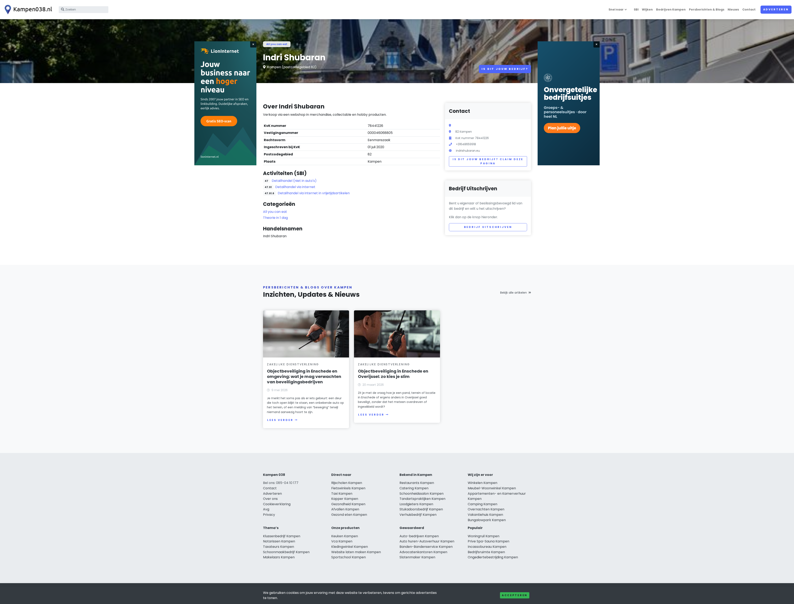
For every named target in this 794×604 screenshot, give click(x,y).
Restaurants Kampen (416, 482)
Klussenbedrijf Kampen (281, 536)
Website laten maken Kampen (356, 552)
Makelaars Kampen (279, 557)
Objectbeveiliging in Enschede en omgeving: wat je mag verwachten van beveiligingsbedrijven (304, 376)
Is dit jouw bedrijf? (505, 69)
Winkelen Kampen (482, 482)
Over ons (270, 498)
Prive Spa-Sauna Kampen (488, 541)
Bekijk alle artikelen (513, 293)
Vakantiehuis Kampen (485, 514)
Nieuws (733, 9)
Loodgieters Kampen (416, 504)
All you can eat (276, 44)
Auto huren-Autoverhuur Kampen (426, 541)
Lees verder (280, 420)
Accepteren (514, 595)
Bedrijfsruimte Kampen (486, 552)
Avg (266, 509)
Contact (749, 9)
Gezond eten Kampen (349, 514)
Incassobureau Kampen (487, 546)
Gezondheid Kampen (348, 504)
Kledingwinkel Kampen (349, 546)
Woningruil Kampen (483, 536)
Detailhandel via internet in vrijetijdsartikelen (314, 193)
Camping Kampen (482, 504)
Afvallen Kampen (345, 509)
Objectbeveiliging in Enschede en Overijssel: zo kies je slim (393, 373)
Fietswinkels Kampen (348, 488)
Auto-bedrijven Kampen (419, 536)
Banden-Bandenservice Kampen (426, 546)
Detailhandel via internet (295, 187)
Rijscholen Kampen (346, 482)
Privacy (269, 514)
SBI (636, 9)
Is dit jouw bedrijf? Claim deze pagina (488, 161)
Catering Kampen (413, 488)
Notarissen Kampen (279, 541)
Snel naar (616, 9)
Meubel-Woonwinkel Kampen (492, 488)
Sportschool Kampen (348, 557)
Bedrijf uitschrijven (488, 227)
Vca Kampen (341, 541)
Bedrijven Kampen (671, 9)
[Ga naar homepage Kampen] (27, 9)
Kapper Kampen (344, 498)
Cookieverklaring (277, 504)
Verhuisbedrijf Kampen (417, 514)
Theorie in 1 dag (275, 217)
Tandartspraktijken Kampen (422, 498)
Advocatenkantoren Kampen (423, 552)
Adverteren (776, 9)
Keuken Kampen (344, 536)
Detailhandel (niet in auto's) (294, 180)
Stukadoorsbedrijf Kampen (421, 509)
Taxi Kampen (341, 493)
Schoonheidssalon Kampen (421, 493)
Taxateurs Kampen (278, 546)
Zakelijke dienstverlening (293, 364)
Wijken (647, 9)
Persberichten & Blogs (706, 9)
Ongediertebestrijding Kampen (493, 557)
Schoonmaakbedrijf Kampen (286, 552)
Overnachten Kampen (486, 509)
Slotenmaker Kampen (417, 557)
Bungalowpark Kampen (487, 520)
